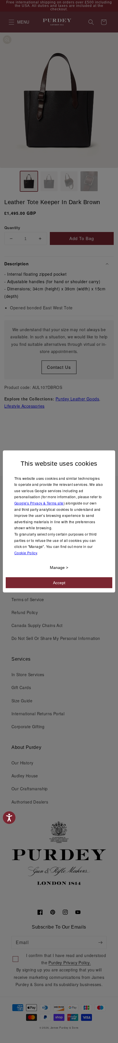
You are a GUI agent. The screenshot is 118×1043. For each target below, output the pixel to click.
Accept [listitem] (59, 582)
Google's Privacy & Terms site (39, 503)
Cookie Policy (25, 552)
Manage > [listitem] (59, 567)
